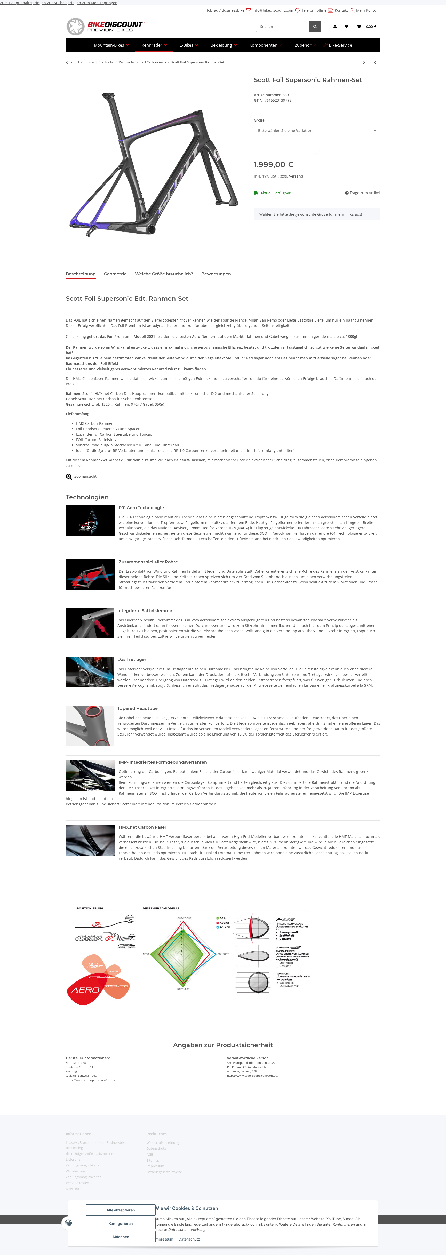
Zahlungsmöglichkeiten (83, 1165)
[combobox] (317, 130)
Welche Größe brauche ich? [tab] (164, 273)
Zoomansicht (85, 476)
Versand (296, 176)
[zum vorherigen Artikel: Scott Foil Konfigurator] (375, 62)
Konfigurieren (121, 1223)
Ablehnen (120, 1237)
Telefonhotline (313, 10)
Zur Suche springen (64, 2)
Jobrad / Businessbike (225, 10)
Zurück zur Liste (81, 62)
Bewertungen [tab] (216, 273)
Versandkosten (77, 1182)
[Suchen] (315, 26)
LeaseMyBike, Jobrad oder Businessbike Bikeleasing (96, 1145)
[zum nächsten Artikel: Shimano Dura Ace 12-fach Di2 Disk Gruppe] (364, 62)
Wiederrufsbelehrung (163, 1142)
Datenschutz (189, 1239)
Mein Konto (366, 10)
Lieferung (73, 1159)
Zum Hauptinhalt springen (23, 2)
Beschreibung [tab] (81, 273)
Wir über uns (75, 1171)
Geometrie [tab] (115, 273)
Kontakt (341, 10)
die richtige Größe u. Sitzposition (90, 1153)
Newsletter (74, 1188)
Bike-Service (340, 45)
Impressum (164, 1239)
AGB (150, 1154)
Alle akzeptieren (121, 1210)
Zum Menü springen (99, 2)
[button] (335, 26)
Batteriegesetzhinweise (164, 1172)
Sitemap (153, 1160)
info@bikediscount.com (273, 10)
